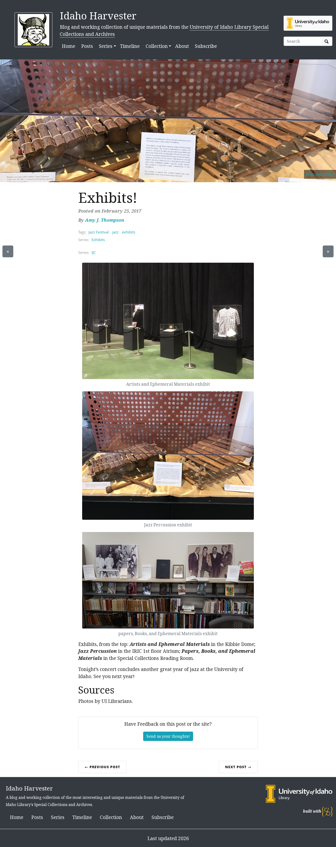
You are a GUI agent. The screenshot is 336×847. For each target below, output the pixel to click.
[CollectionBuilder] (327, 811)
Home (68, 46)
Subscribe (206, 46)
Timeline (130, 46)
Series (57, 817)
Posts (87, 46)
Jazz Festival (99, 232)
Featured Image (320, 174)
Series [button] (105, 46)
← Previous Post (102, 767)
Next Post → (238, 767)
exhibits (128, 232)
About (182, 46)
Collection (111, 817)
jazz (115, 232)
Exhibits (98, 239)
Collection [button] (157, 46)
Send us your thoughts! (168, 736)
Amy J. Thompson (104, 220)
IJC (94, 252)
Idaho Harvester (98, 15)
